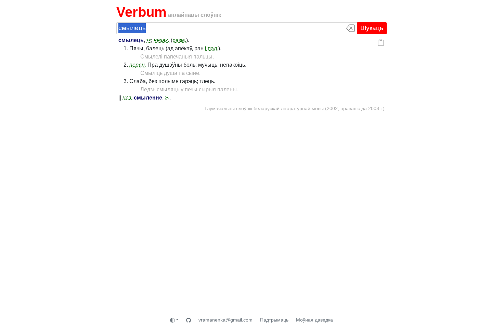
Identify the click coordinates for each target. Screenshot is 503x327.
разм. (179, 40)
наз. (127, 98)
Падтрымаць (274, 320)
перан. (137, 65)
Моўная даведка (314, 320)
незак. (161, 40)
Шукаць (371, 27)
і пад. (211, 48)
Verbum (141, 11)
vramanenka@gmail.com (225, 320)
